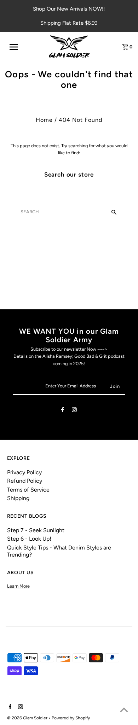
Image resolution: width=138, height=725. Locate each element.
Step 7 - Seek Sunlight (35, 530)
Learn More (18, 586)
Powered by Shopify (71, 717)
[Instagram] (74, 411)
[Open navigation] (17, 47)
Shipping (18, 498)
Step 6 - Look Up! (29, 538)
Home (44, 120)
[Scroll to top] (124, 711)
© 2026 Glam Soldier (27, 717)
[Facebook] (62, 411)
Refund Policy (24, 480)
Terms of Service (28, 489)
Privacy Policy (24, 472)
